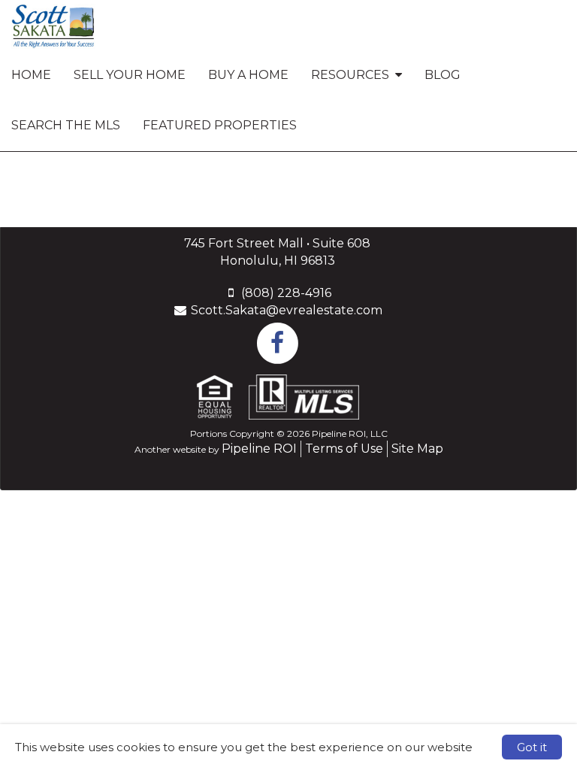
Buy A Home (248, 75)
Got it (532, 747)
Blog (442, 75)
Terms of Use (344, 448)
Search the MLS (65, 125)
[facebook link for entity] (277, 342)
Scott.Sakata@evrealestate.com (286, 310)
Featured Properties (220, 125)
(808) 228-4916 (286, 293)
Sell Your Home (130, 75)
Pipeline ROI (259, 448)
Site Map (417, 448)
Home (31, 75)
